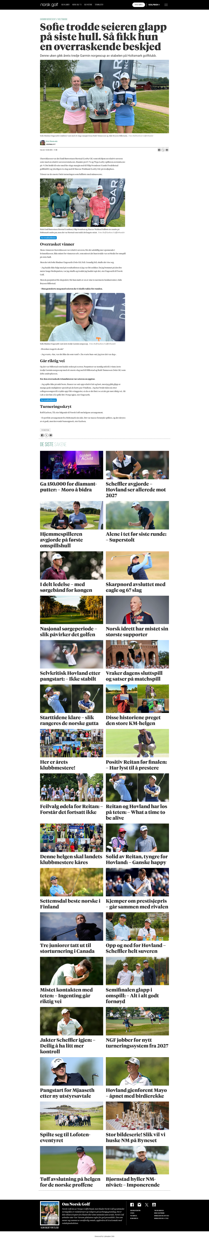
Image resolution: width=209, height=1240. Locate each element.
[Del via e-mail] (167, 150)
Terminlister (99, 5)
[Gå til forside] (49, 5)
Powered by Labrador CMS (104, 1236)
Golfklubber (65, 5)
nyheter (45, 430)
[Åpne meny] (166, 5)
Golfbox (150, 5)
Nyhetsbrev (139, 5)
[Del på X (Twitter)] (163, 150)
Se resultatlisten (48, 238)
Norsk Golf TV (77, 5)
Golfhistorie (88, 5)
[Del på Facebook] (159, 150)
